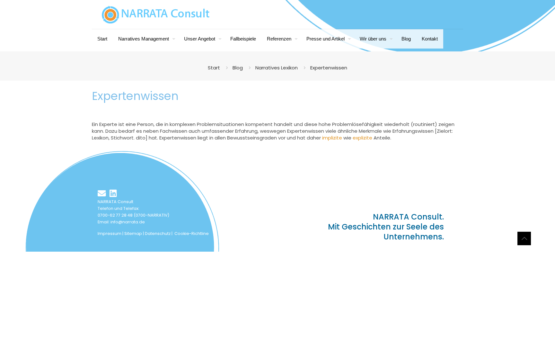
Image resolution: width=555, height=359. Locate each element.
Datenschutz (158, 233)
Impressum (109, 233)
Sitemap (133, 233)
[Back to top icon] (524, 238)
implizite (332, 137)
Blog (238, 67)
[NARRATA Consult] (155, 14)
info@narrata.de (127, 222)
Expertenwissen (328, 67)
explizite (362, 137)
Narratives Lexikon (276, 67)
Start (214, 67)
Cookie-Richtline (191, 233)
